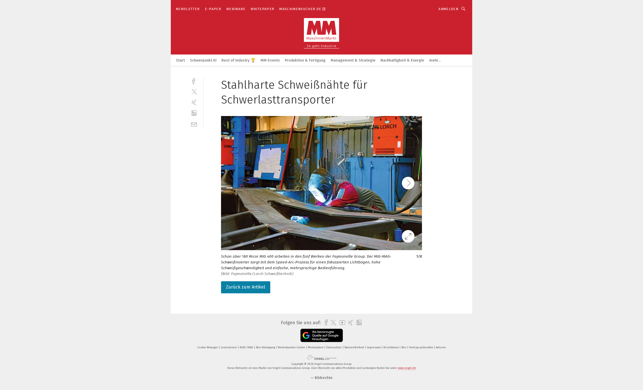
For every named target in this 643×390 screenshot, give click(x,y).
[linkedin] (194, 113)
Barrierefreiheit (355, 347)
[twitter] (194, 91)
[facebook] (194, 81)
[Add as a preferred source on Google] (321, 335)
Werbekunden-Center (292, 347)
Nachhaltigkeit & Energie (402, 60)
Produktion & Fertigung (305, 60)
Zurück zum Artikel (245, 287)
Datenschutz (334, 347)
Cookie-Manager (208, 347)
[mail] (194, 124)
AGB (242, 347)
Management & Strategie (353, 60)
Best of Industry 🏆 (238, 60)
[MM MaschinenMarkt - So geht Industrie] (180, 59)
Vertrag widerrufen (421, 347)
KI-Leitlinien (391, 347)
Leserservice (229, 347)
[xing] (194, 102)
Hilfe (250, 347)
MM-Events (270, 60)
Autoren (441, 347)
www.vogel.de (407, 368)
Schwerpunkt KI (203, 60)
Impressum (374, 347)
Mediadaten (316, 347)
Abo (404, 347)
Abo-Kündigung (266, 347)
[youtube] (341, 322)
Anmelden (448, 9)
